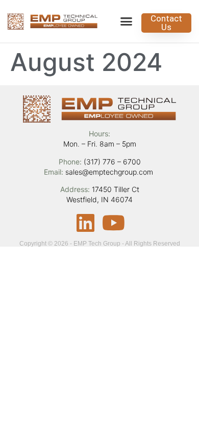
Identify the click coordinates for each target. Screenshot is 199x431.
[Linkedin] (86, 222)
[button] (126, 21)
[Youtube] (114, 222)
